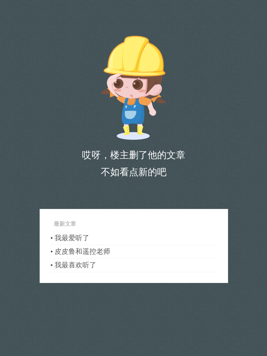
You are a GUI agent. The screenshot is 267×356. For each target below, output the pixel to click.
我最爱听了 (72, 238)
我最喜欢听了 (75, 265)
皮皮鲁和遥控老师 (82, 251)
